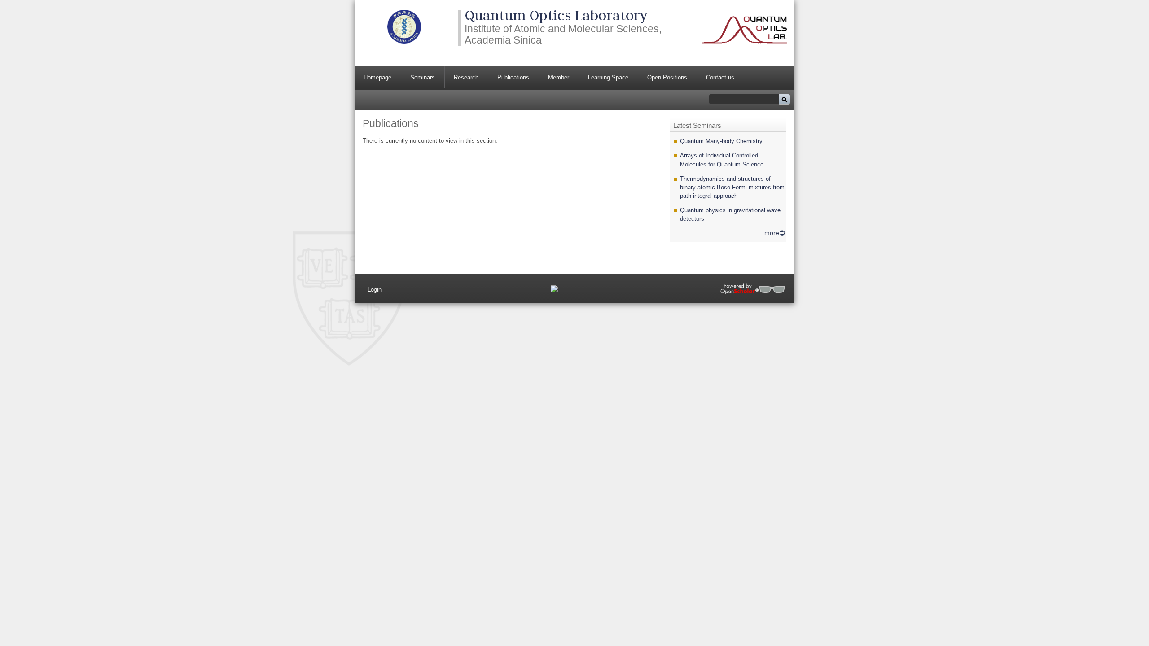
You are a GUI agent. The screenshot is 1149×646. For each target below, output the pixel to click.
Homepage (377, 77)
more (771, 232)
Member (558, 77)
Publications (513, 77)
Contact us (720, 77)
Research (466, 77)
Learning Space (608, 77)
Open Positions (667, 77)
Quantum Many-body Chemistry (721, 141)
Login (375, 289)
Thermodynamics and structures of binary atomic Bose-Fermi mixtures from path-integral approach (732, 187)
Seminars (422, 77)
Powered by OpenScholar (752, 288)
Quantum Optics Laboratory (556, 15)
